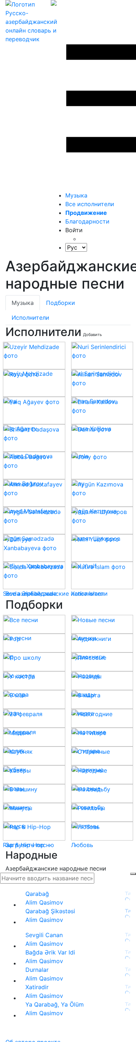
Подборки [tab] (60, 302)
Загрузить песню (29, 845)
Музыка (76, 195)
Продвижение (86, 212)
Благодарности (87, 221)
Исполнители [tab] (30, 317)
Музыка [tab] (23, 302)
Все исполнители (89, 204)
